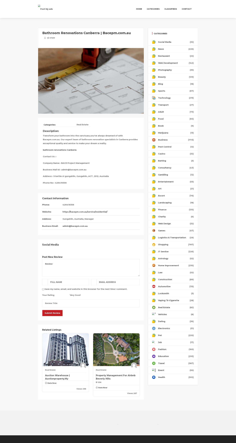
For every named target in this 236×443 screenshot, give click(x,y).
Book (176, 126)
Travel (176, 363)
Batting (176, 161)
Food (176, 119)
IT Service (176, 251)
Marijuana (176, 133)
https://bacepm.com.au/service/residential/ (85, 212)
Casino (176, 154)
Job (176, 342)
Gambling (176, 175)
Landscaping (176, 202)
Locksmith (176, 293)
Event (176, 370)
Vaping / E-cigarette (176, 300)
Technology (176, 98)
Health (176, 377)
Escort (176, 195)
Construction (176, 279)
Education (176, 356)
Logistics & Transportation (176, 237)
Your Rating (48, 295)
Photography (176, 70)
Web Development (176, 63)
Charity (176, 216)
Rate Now (52, 383)
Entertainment (176, 181)
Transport (176, 105)
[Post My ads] (45, 9)
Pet (176, 335)
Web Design (176, 223)
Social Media (176, 42)
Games (176, 230)
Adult (176, 112)
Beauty (176, 77)
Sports (176, 91)
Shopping (176, 244)
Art (176, 188)
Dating (176, 321)
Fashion (176, 349)
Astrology (176, 258)
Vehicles (176, 314)
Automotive (176, 286)
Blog (176, 84)
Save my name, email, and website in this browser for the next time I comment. (86, 289)
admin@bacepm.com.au (75, 226)
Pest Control (176, 147)
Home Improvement (176, 265)
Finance (176, 209)
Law (176, 272)
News (176, 49)
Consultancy (176, 168)
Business (176, 140)
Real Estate (82, 124)
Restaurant (176, 56)
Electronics (176, 328)
